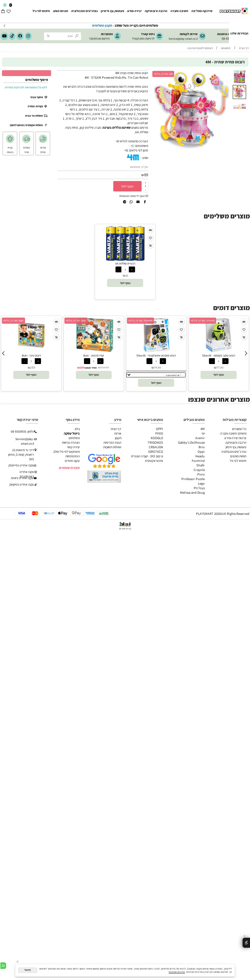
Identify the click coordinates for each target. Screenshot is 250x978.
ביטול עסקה (72, 433)
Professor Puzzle (193, 478)
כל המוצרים (239, 428)
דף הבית (116, 428)
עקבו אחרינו (72, 460)
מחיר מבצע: (91, 367)
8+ (126, 150)
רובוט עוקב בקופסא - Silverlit (218, 355)
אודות (117, 433)
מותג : (144, 157)
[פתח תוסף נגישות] (246, 943)
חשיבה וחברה (179, 11)
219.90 (105, 367)
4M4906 (135, 167)
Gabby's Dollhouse (191, 442)
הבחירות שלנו (239, 33)
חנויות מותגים (238, 456)
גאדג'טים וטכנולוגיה (84, 11)
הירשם (105, 38)
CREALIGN (156, 447)
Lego (201, 483)
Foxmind (198, 460)
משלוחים (74, 438)
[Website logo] (233, 9)
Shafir (200, 465)
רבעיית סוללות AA (125, 263)
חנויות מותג (60, 11)
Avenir (200, 438)
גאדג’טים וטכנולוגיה (233, 451)
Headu (200, 456)
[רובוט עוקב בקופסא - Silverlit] (218, 351)
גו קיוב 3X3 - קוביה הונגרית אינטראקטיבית (147, 458)
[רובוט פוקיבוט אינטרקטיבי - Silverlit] (156, 351)
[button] (228, 73)
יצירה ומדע (134, 11)
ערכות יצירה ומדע (235, 438)
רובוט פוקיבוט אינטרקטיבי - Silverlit (156, 355)
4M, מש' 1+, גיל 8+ (163, 73)
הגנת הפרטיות (112, 442)
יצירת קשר (73, 447)
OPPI (159, 428)
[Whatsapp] (3, 966)
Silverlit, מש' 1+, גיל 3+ (140, 320)
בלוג (77, 428)
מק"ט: (144, 167)
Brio (202, 447)
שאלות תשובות (112, 447)
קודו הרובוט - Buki (93, 355)
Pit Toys (199, 488)
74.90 (157, 367)
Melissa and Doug (192, 492)
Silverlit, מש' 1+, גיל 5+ (203, 320)
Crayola (199, 469)
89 (146, 174)
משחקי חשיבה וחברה (233, 433)
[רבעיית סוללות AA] (125, 259)
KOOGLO (157, 438)
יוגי (203, 433)
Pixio (201, 474)
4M (203, 428)
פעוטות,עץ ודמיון (236, 447)
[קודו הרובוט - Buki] (93, 351)
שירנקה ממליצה (202, 11)
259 (32, 367)
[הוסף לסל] (150, 245)
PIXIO (159, 433)
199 (82, 367)
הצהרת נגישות (71, 442)
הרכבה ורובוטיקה (156, 11)
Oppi (201, 451)
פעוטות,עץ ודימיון (112, 11)
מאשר (27, 970)
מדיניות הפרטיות (177, 971)
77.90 (220, 367)
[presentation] (4, 25)
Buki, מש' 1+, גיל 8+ (13, 320)
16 (126, 275)
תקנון (118, 438)
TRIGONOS (155, 442)
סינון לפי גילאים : (138, 150)
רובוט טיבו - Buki (31, 355)
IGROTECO (155, 451)
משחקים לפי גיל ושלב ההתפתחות (66, 453)
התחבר (93, 38)
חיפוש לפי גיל (41, 11)
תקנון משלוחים (134, 25)
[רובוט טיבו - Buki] (31, 351)
